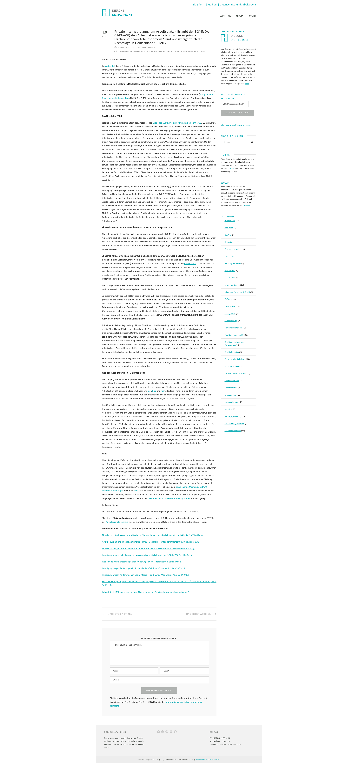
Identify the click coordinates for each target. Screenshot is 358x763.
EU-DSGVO (230, 278)
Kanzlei (252, 16)
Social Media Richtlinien (193, 51)
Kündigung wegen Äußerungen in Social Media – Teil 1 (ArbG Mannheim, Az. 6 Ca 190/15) (145, 575)
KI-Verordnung (231, 320)
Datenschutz (201, 759)
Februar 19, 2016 (126, 47)
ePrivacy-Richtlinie (233, 263)
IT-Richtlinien (173, 51)
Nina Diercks (148, 47)
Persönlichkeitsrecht (233, 328)
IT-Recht (228, 299)
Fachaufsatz (190, 263)
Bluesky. (246, 206)
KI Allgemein (230, 313)
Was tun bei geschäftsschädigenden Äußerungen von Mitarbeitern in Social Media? (142, 562)
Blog (222, 16)
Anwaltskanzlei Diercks (117, 522)
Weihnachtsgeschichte (234, 423)
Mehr (247, 84)
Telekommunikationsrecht (236, 373)
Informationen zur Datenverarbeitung (235, 125)
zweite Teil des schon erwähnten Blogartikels (169, 498)
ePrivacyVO (230, 270)
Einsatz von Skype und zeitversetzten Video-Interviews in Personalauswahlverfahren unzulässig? (148, 548)
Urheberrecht (230, 395)
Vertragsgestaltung (233, 416)
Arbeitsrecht (125, 51)
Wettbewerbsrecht (233, 430)
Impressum (214, 759)
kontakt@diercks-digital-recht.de (228, 745)
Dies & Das (229, 256)
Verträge (228, 409)
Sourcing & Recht (232, 366)
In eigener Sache (232, 285)
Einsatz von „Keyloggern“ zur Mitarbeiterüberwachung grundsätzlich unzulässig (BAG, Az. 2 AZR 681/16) (152, 535)
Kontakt (239, 16)
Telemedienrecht (232, 380)
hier (149, 391)
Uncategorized (231, 388)
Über (230, 16)
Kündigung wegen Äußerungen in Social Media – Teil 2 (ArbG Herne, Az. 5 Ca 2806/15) (143, 568)
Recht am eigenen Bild (235, 335)
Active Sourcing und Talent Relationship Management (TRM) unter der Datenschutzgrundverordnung (150, 542)
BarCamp (229, 228)
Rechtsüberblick (232, 352)
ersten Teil (110, 66)
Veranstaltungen (232, 402)
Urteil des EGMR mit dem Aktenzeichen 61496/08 (177, 123)
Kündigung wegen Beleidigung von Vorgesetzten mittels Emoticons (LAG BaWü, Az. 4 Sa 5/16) (147, 555)
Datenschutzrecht (155, 51)
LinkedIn (230, 169)
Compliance (139, 51)
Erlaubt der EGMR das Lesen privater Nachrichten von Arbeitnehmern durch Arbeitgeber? (145, 592)
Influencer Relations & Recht (237, 292)
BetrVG (228, 235)
